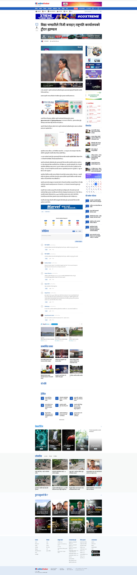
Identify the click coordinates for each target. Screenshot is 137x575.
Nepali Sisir (47, 293)
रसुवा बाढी (39, 11)
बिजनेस (44, 8)
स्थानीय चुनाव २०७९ (83, 549)
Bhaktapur (47, 306)
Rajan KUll (47, 284)
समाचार (40, 8)
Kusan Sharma (48, 273)
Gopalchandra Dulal (49, 315)
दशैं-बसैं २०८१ (82, 558)
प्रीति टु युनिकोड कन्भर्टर (72, 560)
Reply (46, 249)
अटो (47, 549)
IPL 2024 (59, 546)
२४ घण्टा (45, 456)
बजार (47, 542)
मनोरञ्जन (55, 8)
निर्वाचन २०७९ (82, 551)
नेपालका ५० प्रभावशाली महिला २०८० (73, 548)
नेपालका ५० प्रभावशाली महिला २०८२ (73, 543)
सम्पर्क (92, 549)
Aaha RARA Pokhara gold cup (62, 549)
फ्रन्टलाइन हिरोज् (71, 558)
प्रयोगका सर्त (93, 544)
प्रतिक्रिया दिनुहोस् (78, 241)
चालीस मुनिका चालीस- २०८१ (73, 555)
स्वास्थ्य (89, 8)
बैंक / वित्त (48, 547)
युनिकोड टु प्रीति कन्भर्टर (72, 562)
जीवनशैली (49, 8)
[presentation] (80, 324)
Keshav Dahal (48, 263)
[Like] (49, 249)
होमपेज (36, 8)
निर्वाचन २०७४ (82, 547)
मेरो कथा (70, 557)
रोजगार (47, 545)
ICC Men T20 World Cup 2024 (62, 544)
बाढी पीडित (60, 11)
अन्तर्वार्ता (36, 547)
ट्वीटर (42, 211)
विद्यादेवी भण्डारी (47, 211)
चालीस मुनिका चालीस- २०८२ (73, 553)
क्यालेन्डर (88, 175)
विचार (59, 8)
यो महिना (55, 456)
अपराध (45, 11)
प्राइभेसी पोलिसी (94, 547)
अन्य (67, 8)
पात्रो (76, 8)
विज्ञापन (92, 545)
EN (92, 8)
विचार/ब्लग (37, 544)
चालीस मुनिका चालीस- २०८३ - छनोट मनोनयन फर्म (73, 551)
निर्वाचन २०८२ (82, 552)
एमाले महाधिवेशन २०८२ (84, 554)
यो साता (50, 456)
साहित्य (36, 545)
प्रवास (36, 552)
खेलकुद (63, 8)
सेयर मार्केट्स (82, 8)
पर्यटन (47, 544)
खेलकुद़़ (36, 549)
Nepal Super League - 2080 (62, 552)
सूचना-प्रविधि (48, 551)
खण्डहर (67, 11)
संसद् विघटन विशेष (83, 545)
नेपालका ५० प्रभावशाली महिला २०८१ (73, 546)
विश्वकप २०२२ (82, 556)
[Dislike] (52, 249)
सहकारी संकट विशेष (83, 542)
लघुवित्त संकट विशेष (83, 544)
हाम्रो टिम (92, 542)
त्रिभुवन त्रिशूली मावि (52, 11)
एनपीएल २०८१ (60, 542)
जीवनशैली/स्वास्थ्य (38, 551)
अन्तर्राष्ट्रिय (36, 554)
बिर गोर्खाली (47, 245)
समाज (36, 542)
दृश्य (71, 11)
